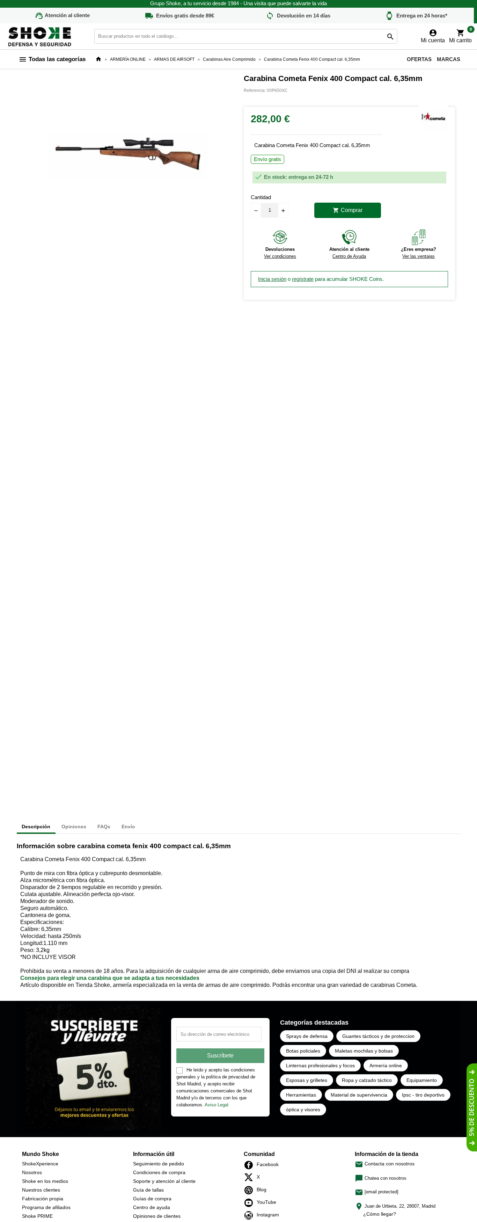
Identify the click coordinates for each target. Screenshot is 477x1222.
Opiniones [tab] (73, 826)
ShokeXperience (40, 1163)
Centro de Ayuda (349, 256)
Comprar (347, 210)
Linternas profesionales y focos (320, 1065)
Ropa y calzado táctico (367, 1080)
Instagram (250, 1215)
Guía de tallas (148, 1190)
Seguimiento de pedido (158, 1163)
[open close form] (472, 1107)
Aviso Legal (216, 1104)
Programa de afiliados (46, 1207)
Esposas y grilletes (306, 1080)
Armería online (385, 1065)
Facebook (250, 1165)
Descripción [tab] (36, 826)
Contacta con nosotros (384, 1163)
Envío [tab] (128, 826)
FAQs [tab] (103, 826)
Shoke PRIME (37, 1216)
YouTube (250, 1203)
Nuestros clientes (41, 1190)
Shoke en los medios (45, 1181)
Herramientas (301, 1095)
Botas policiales (303, 1051)
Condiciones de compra (159, 1172)
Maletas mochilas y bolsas (364, 1051)
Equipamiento (421, 1080)
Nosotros (32, 1172)
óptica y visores (303, 1109)
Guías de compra (152, 1198)
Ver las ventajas (418, 256)
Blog (250, 1190)
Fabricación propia (42, 1198)
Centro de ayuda (151, 1207)
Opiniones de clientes (157, 1216)
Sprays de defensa (307, 1036)
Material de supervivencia (359, 1095)
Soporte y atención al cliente (164, 1181)
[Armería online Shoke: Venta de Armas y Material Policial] (40, 36)
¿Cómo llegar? (379, 1214)
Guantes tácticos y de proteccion (378, 1036)
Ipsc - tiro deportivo (423, 1095)
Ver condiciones (280, 256)
